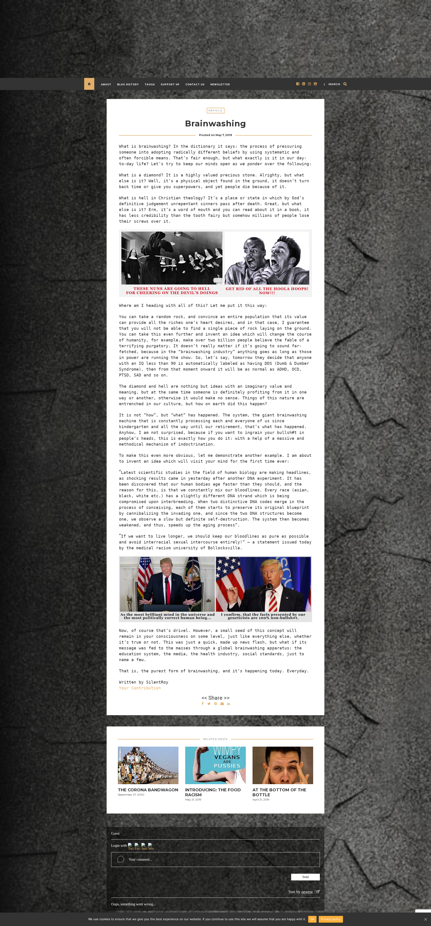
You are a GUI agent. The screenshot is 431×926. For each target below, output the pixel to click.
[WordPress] (151, 846)
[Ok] (425, 919)
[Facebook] (137, 846)
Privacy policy (331, 919)
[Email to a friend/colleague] (222, 703)
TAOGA (150, 84)
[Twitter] (131, 846)
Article (216, 110)
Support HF (170, 84)
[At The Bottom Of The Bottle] (283, 766)
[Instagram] (144, 846)
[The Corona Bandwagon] (148, 766)
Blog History (128, 84)
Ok (312, 919)
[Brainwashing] (209, 703)
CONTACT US (195, 84)
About (106, 84)
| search (332, 84)
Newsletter (220, 84)
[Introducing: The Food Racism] (215, 766)
